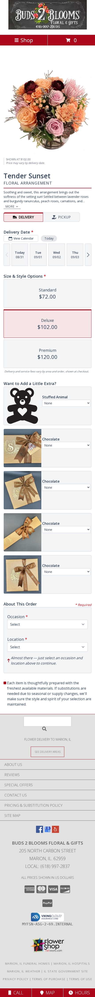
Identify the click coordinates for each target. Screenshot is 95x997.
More (9, 206)
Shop (27, 40)
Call (17, 993)
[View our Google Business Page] (47, 831)
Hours (81, 993)
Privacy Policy (15, 979)
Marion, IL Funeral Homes (27, 964)
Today (48, 238)
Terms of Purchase (48, 979)
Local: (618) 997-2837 (47, 866)
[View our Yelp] (55, 831)
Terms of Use (80, 979)
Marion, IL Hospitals (72, 964)
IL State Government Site (66, 971)
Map (49, 993)
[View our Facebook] (39, 831)
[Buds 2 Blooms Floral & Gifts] (47, 28)
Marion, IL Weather (23, 971)
